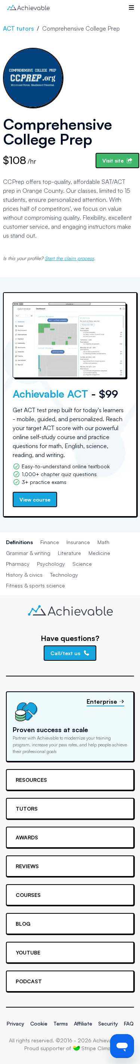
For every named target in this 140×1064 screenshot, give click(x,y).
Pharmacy (17, 564)
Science (82, 564)
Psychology (51, 564)
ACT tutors (18, 28)
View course (34, 499)
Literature (69, 553)
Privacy (15, 1023)
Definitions (19, 542)
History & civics (24, 574)
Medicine (99, 553)
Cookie (38, 1023)
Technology (64, 574)
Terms (60, 1023)
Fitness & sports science (35, 585)
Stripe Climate (98, 1048)
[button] (131, 7)
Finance (49, 542)
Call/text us (65, 653)
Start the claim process (69, 258)
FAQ (129, 1023)
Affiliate (83, 1023)
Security (108, 1023)
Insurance (78, 542)
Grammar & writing (28, 553)
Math (103, 542)
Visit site (113, 160)
